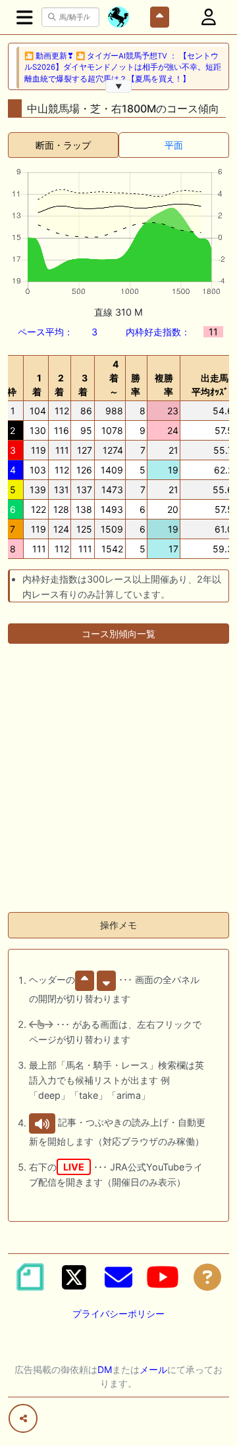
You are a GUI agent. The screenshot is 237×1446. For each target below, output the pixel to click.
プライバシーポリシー (118, 1313)
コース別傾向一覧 (118, 633)
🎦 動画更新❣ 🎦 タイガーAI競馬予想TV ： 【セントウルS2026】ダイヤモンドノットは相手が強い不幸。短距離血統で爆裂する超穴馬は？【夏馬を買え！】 (122, 67)
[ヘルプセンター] (207, 1277)
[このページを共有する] (23, 1418)
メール (153, 1369)
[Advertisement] (118, 783)
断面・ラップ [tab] (63, 145)
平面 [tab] (174, 145)
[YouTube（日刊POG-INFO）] (162, 1277)
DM (104, 1369)
